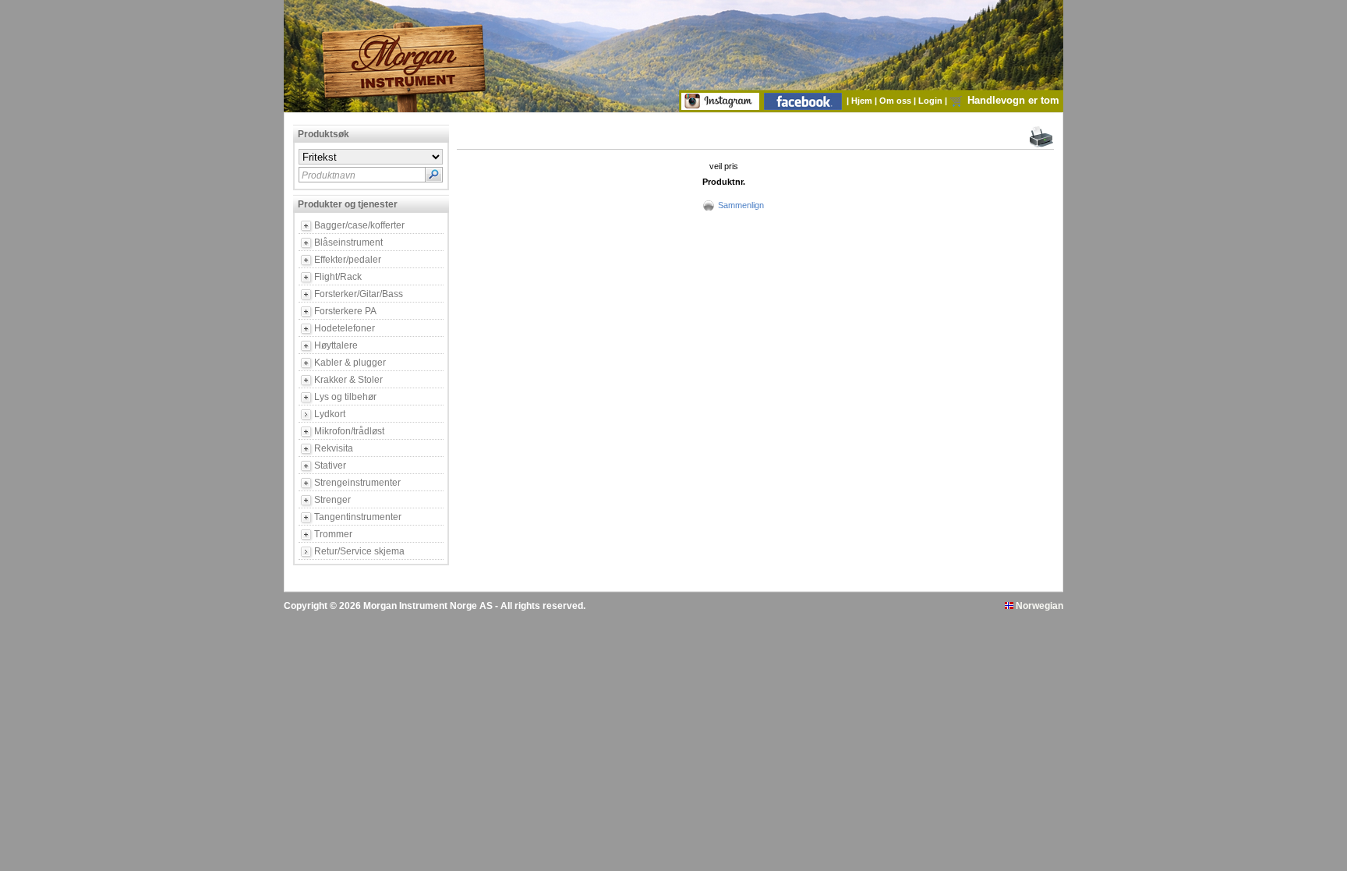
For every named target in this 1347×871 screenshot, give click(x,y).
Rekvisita (333, 448)
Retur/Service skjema (359, 551)
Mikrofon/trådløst (349, 431)
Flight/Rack (338, 276)
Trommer (333, 534)
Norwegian (1038, 605)
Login (931, 100)
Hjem (863, 100)
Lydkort (329, 414)
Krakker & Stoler (348, 379)
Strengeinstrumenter (357, 482)
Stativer (330, 465)
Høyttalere (336, 345)
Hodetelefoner (344, 328)
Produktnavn (328, 175)
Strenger (332, 499)
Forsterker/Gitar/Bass (358, 294)
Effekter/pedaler (347, 259)
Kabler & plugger (350, 362)
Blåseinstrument (348, 242)
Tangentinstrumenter (357, 517)
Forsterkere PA (345, 311)
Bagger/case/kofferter (359, 225)
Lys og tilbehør (345, 396)
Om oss (896, 100)
